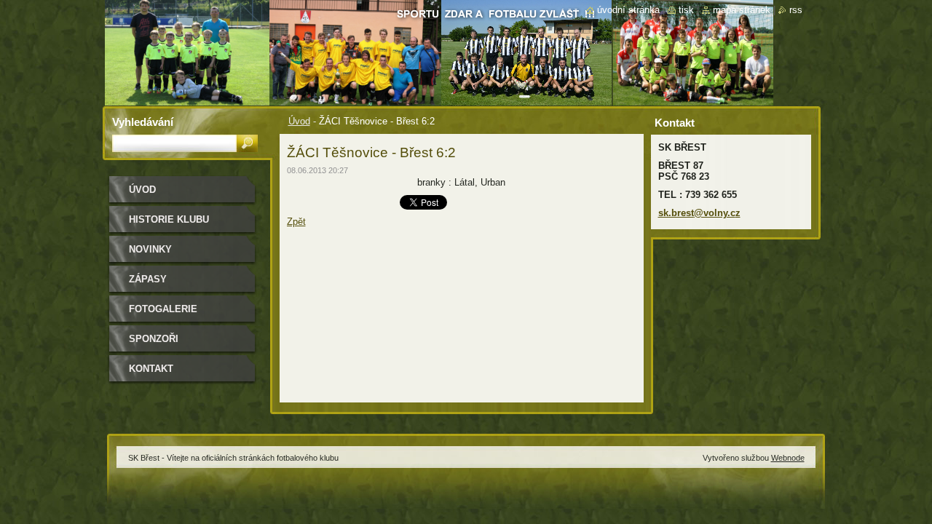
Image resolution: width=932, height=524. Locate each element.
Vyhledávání (142, 122)
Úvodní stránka (628, 9)
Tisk (686, 9)
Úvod (299, 121)
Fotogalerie (163, 308)
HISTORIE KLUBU (169, 219)
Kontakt (151, 368)
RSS (795, 9)
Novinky (150, 249)
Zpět (296, 221)
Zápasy (148, 279)
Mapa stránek (741, 9)
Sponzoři (153, 338)
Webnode (788, 457)
